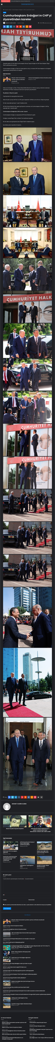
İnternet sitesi (31, 899)
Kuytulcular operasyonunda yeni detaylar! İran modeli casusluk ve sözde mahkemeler (10, 858)
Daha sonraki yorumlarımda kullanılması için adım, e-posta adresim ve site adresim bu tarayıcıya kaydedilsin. (27, 904)
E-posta (5, 899)
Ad (4, 894)
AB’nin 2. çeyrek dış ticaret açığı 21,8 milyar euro (14, 967)
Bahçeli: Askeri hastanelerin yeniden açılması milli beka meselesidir (18, 79)
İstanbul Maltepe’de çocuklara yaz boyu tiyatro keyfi (16, 987)
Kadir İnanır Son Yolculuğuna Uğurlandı (10, 851)
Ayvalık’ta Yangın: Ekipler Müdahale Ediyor (43, 866)
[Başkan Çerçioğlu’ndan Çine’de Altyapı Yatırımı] (44, 845)
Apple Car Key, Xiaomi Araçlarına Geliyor (13, 925)
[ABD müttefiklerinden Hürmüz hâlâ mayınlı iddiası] (6, 934)
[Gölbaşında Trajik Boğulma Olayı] (27, 860)
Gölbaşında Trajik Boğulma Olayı (26, 866)
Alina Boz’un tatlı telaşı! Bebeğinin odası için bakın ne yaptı (17, 963)
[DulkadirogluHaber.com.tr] (27, 4)
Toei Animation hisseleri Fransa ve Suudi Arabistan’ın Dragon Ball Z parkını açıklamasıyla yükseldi (27, 994)
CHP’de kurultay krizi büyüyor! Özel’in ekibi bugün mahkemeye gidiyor (27, 843)
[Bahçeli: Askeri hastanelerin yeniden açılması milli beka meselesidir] (7, 79)
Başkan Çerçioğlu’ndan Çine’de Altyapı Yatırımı (42, 851)
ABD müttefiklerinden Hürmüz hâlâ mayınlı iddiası (23, 933)
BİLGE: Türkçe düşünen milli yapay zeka (20, 951)
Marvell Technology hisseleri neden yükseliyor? (14, 977)
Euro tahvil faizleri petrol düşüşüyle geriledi (13, 942)
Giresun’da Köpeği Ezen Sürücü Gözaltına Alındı (40, 77)
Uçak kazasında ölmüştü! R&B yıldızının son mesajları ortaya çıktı (24, 1)
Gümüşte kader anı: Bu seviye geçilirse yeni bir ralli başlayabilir (18, 970)
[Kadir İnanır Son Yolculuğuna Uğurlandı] (10, 845)
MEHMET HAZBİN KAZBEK (11, 22)
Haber (10, 9)
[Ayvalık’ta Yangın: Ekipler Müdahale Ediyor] (44, 860)
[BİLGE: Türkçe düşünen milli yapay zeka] (6, 953)
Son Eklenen (28, 915)
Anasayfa (6, 9)
